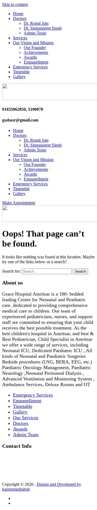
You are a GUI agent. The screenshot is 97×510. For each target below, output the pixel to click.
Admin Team (35, 33)
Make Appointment (18, 202)
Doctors (19, 18)
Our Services (25, 417)
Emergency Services (30, 67)
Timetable (21, 72)
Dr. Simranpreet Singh (43, 28)
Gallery (19, 76)
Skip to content (15, 4)
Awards (30, 57)
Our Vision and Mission (33, 42)
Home (18, 13)
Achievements (36, 52)
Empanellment (36, 62)
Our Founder (35, 47)
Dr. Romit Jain (36, 23)
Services (20, 38)
